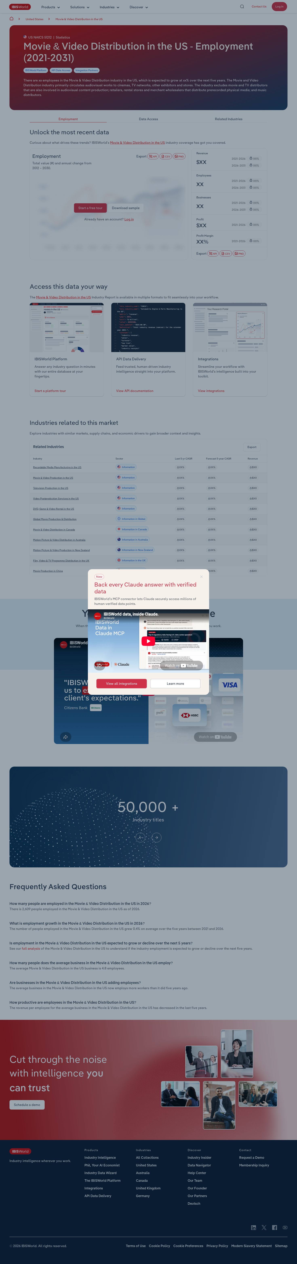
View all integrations (121, 683)
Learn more (175, 683)
